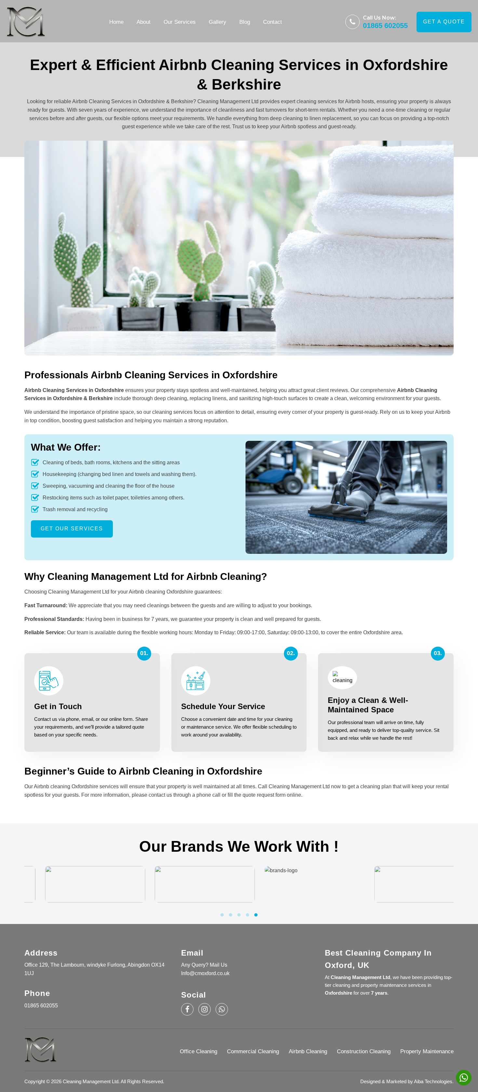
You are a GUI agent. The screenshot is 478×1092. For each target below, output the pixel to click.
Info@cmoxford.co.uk (205, 973)
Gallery (217, 22)
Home (116, 22)
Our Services (180, 22)
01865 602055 (385, 25)
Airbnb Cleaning (308, 1051)
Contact (272, 22)
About (144, 22)
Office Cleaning (198, 1051)
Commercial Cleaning (253, 1051)
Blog (244, 22)
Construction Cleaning (364, 1051)
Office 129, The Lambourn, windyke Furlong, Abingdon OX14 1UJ (94, 969)
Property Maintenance (427, 1051)
